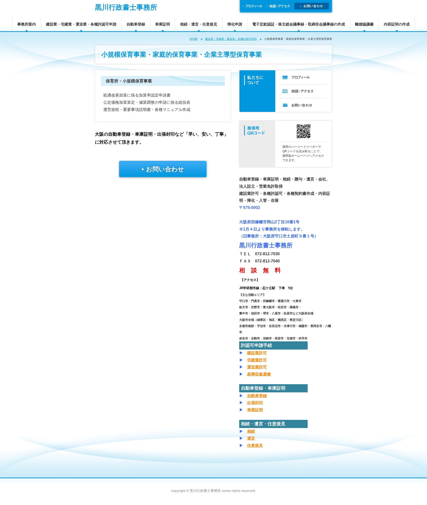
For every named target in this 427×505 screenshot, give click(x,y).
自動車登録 (136, 24)
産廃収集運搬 (259, 374)
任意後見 (255, 445)
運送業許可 (257, 367)
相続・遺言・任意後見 (198, 24)
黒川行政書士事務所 (126, 7)
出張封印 (255, 403)
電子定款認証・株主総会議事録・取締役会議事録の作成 (298, 24)
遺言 (251, 438)
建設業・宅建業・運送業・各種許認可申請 (81, 24)
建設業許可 (257, 353)
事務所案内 (26, 24)
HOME (194, 38)
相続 (251, 431)
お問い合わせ (163, 169)
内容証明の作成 (397, 24)
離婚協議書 (364, 24)
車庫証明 (162, 24)
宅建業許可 (257, 360)
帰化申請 (234, 24)
